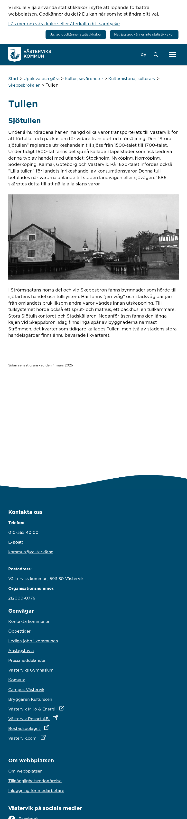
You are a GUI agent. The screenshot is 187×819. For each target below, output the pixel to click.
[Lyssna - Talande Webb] (144, 54)
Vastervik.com (48, 738)
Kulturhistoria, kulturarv (132, 78)
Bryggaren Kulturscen (30, 699)
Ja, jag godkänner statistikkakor (76, 34)
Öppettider (19, 631)
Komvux (16, 679)
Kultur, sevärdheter (84, 78)
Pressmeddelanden (27, 660)
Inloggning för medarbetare (36, 790)
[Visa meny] (172, 54)
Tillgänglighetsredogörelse (35, 780)
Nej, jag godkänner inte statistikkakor (144, 34)
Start (13, 78)
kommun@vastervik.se (30, 551)
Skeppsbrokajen (24, 85)
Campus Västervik (26, 689)
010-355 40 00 (23, 532)
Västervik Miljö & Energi (57, 708)
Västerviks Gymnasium (31, 670)
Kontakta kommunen (29, 621)
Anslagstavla (21, 650)
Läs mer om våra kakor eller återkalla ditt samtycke (64, 23)
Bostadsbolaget (50, 728)
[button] (157, 55)
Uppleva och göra (42, 78)
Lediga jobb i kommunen (33, 640)
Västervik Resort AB (54, 718)
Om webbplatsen (25, 771)
